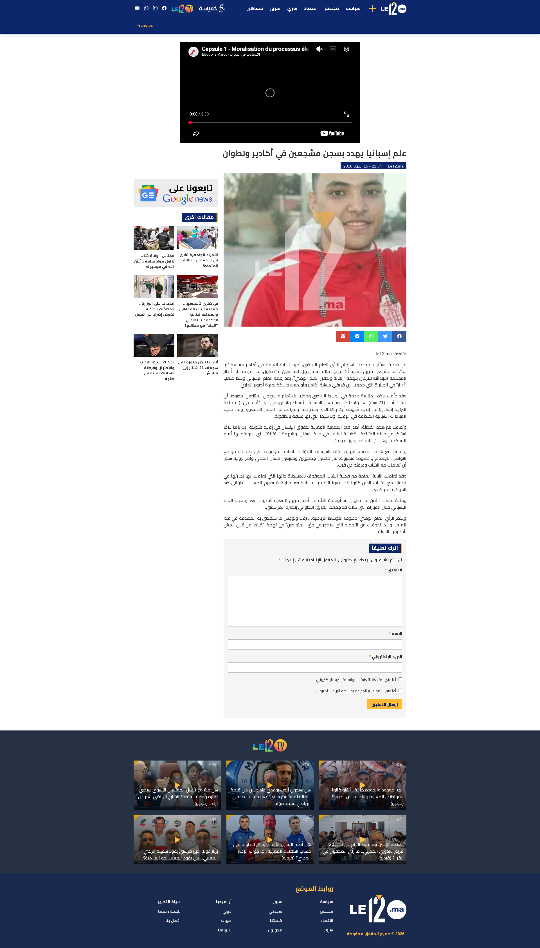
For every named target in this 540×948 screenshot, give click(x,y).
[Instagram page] (155, 8)
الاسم (395, 633)
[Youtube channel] (137, 8)
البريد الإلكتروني (385, 656)
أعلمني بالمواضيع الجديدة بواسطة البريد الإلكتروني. (355, 691)
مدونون (275, 930)
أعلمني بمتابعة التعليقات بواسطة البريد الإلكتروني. (355, 679)
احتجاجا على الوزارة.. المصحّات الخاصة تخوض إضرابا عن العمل (154, 308)
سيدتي (275, 911)
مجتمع (332, 8)
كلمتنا (276, 920)
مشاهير (255, 8)
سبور (275, 8)
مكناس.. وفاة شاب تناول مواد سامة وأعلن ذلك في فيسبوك (154, 261)
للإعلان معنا (169, 911)
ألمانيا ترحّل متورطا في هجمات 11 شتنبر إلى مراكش (198, 367)
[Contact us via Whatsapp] (146, 8)
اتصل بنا (173, 920)
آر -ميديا (223, 901)
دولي (226, 911)
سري (292, 8)
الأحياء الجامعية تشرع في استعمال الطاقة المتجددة (199, 260)
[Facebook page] (164, 8)
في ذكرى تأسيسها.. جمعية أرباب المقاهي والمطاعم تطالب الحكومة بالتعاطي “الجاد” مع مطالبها (198, 314)
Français (144, 25)
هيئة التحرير (169, 901)
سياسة (353, 8)
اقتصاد (311, 8)
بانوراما (224, 930)
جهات (226, 920)
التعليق (393, 570)
